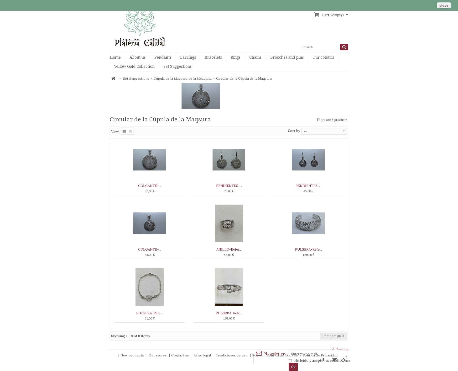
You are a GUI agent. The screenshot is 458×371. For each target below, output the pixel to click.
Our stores (158, 355)
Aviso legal (203, 355)
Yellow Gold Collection (134, 66)
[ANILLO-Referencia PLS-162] (229, 223)
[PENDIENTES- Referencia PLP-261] (229, 159)
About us (138, 57)
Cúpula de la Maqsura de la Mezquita (183, 78)
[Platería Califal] (148, 28)
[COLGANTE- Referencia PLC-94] (149, 159)
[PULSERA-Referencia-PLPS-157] (229, 287)
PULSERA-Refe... (308, 249)
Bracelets (213, 57)
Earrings (188, 57)
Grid (124, 131)
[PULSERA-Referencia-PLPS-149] (149, 287)
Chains (255, 57)
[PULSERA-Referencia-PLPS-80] (308, 223)
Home (115, 57)
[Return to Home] (113, 79)
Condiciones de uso (232, 355)
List (130, 131)
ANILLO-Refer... (229, 249)
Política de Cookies (283, 355)
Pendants (162, 57)
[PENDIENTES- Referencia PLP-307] (308, 159)
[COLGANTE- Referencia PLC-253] (149, 223)
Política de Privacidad (320, 355)
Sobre (257, 355)
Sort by (294, 131)
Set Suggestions (177, 66)
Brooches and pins (287, 57)
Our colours (323, 57)
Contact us (180, 355)
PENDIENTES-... (229, 186)
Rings (235, 57)
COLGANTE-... (149, 186)
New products (132, 355)
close (443, 5)
